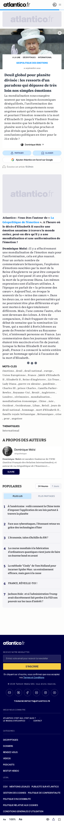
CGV (5, 786)
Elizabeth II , (14, 379)
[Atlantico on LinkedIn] (36, 692)
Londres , (8, 397)
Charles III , (10, 388)
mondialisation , (41, 397)
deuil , (20, 371)
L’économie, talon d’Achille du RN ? (28, 537)
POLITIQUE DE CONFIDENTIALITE (44, 792)
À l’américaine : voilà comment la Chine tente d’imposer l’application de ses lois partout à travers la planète (34, 510)
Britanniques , (46, 414)
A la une (16, 57)
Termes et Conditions (33, 677)
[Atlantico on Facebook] (27, 692)
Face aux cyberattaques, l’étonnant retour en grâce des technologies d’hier (34, 525)
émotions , (9, 371)
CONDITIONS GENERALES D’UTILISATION (23, 811)
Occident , (8, 405)
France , (33, 375)
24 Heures (43, 486)
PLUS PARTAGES (46, 496)
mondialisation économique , (20, 401)
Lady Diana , (10, 384)
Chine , (43, 401)
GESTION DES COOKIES (14, 792)
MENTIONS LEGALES (19, 786)
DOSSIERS (8, 746)
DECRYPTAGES (10, 739)
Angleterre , (48, 392)
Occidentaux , (24, 405)
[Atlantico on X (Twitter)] (18, 692)
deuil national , (34, 371)
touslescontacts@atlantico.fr (32, 701)
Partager (19, 153)
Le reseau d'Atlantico (14, 721)
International (45, 57)
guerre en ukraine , (30, 384)
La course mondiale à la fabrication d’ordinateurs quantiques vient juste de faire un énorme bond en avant (34, 552)
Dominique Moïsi (33, 144)
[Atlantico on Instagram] (45, 692)
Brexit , (36, 392)
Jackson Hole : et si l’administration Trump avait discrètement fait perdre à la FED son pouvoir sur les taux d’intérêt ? (32, 597)
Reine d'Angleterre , (35, 379)
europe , (49, 371)
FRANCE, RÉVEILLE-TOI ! (22, 583)
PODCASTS (8, 764)
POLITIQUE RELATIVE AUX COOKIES (20, 805)
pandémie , (49, 384)
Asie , (51, 401)
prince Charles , (28, 388)
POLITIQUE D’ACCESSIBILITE (17, 799)
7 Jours (55, 486)
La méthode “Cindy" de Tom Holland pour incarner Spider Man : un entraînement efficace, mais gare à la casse (32, 569)
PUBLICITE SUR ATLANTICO (45, 786)
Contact (37, 721)
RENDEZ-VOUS (10, 752)
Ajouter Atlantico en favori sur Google (34, 159)
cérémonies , (23, 397)
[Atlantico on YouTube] (54, 692)
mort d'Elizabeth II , (48, 410)
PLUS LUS (18, 496)
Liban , (37, 405)
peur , (8, 418)
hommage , (29, 410)
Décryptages (29, 57)
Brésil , (46, 405)
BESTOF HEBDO (11, 770)
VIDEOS (7, 758)
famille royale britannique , (19, 414)
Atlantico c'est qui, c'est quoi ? (19, 718)
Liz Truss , (54, 379)
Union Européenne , (15, 375)
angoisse (17, 418)
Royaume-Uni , (22, 392)
